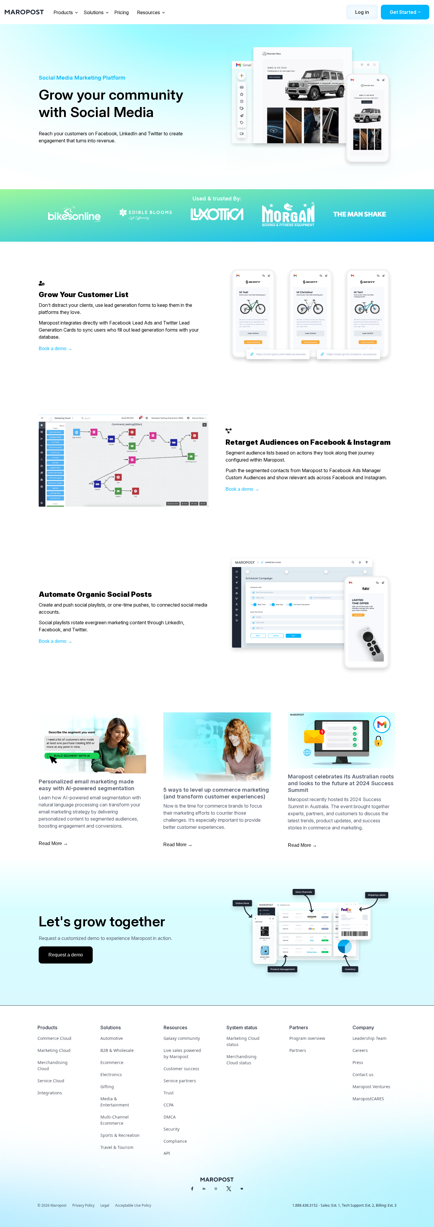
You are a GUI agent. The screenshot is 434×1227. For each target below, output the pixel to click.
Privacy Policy (83, 1205)
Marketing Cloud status (243, 1041)
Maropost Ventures (371, 1086)
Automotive (111, 1038)
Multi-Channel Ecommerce (114, 1120)
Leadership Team (369, 1038)
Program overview (307, 1038)
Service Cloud (50, 1080)
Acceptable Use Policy (133, 1205)
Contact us (363, 1074)
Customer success (181, 1068)
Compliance (175, 1141)
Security (172, 1129)
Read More (50, 843)
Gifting (107, 1086)
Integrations (49, 1093)
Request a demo (65, 954)
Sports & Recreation (120, 1135)
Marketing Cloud (54, 1050)
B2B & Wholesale (117, 1050)
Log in (362, 12)
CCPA (169, 1105)
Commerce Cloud (54, 1038)
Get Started (403, 12)
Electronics (111, 1074)
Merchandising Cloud (52, 1065)
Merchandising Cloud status (241, 1059)
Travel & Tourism (116, 1147)
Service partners (180, 1080)
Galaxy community (182, 1038)
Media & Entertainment (114, 1102)
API (167, 1153)
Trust (169, 1093)
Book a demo (52, 348)
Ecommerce (111, 1062)
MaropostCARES (368, 1098)
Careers (360, 1050)
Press (358, 1062)
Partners (297, 1050)
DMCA (170, 1117)
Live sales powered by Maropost (182, 1053)
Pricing (122, 12)
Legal (104, 1205)
